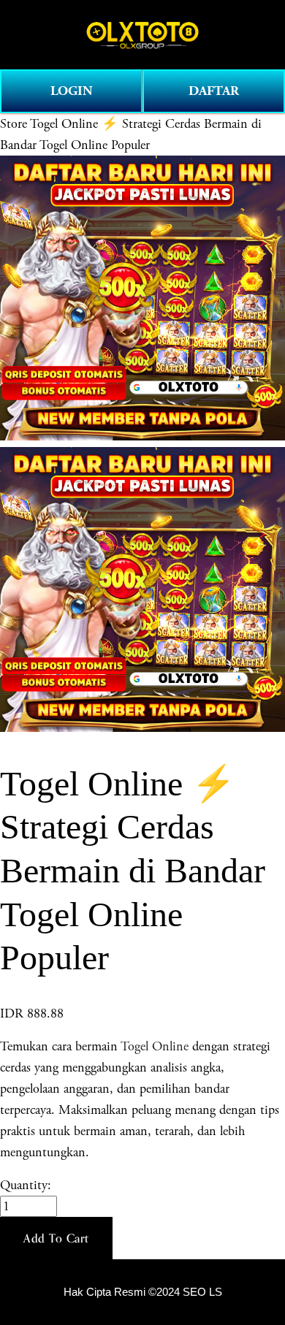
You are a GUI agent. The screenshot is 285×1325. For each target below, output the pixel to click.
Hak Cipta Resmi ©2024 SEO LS (143, 1292)
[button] (56, 1238)
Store (13, 123)
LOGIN (71, 91)
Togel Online (155, 1046)
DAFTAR (214, 91)
